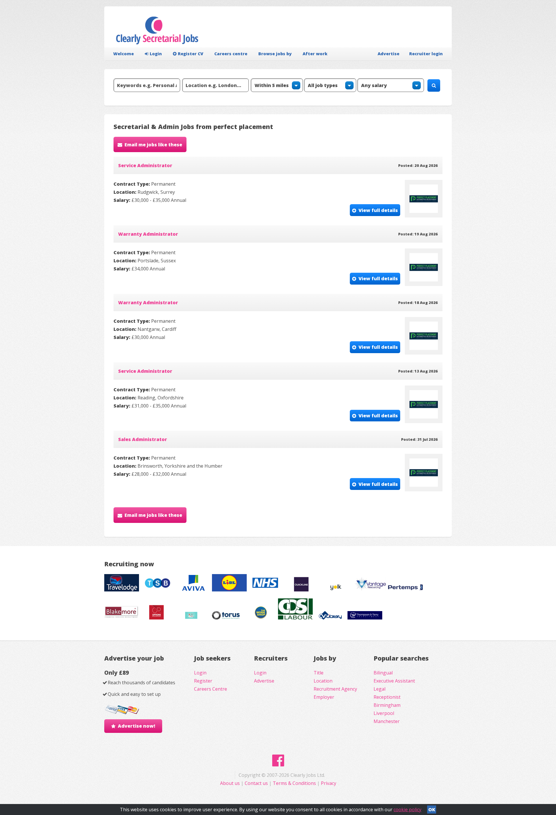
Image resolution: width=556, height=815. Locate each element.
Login (156, 53)
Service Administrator (145, 165)
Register (203, 681)
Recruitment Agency (335, 689)
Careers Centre (210, 689)
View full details (378, 210)
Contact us (257, 783)
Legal (379, 689)
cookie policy (407, 809)
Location (323, 681)
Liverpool (384, 713)
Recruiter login (426, 53)
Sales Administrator (142, 439)
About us (230, 783)
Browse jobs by (275, 53)
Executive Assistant (394, 681)
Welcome (123, 53)
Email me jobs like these (153, 144)
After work (315, 53)
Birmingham (387, 705)
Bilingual (383, 673)
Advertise (388, 53)
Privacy (328, 783)
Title (318, 673)
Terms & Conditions (294, 783)
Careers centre (230, 53)
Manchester (387, 721)
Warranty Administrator (148, 234)
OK (431, 809)
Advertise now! (136, 726)
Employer (324, 697)
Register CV (190, 53)
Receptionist (387, 697)
